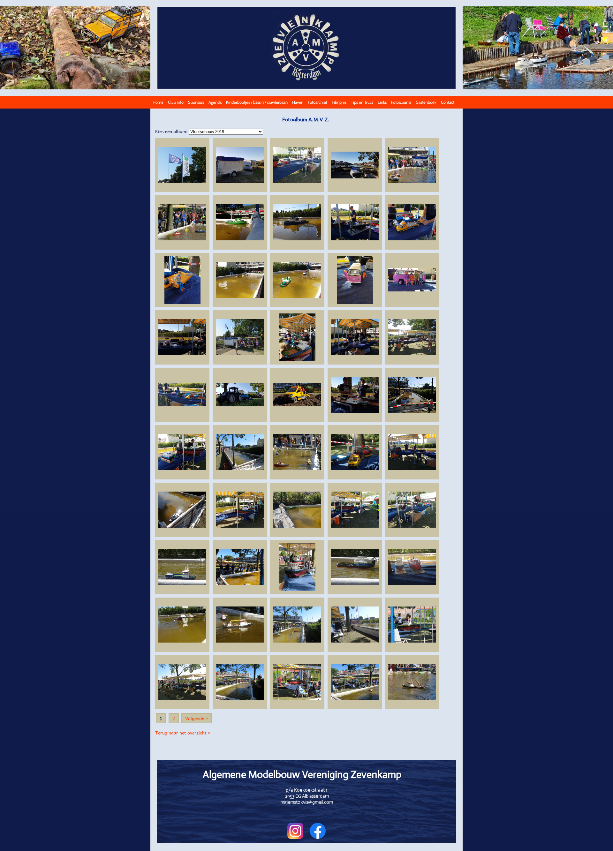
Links (382, 102)
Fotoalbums (401, 102)
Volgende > (196, 718)
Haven (297, 102)
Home (158, 102)
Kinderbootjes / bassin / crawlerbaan (257, 102)
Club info (176, 102)
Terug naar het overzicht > (182, 732)
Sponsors (196, 102)
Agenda (215, 102)
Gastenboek (426, 102)
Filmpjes (339, 102)
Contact (447, 102)
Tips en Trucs (362, 102)
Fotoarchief (317, 102)
